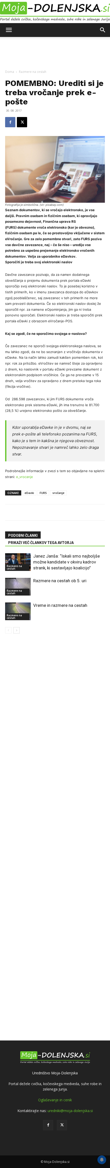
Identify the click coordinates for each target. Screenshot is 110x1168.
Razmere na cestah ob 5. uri (59, 580)
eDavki (29, 493)
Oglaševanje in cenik (55, 1099)
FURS (43, 493)
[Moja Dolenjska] (55, 12)
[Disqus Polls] (55, 698)
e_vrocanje (24, 477)
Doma (9, 72)
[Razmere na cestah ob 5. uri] (18, 587)
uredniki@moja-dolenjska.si (70, 1110)
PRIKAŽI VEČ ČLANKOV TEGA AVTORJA (41, 543)
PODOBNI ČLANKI (23, 535)
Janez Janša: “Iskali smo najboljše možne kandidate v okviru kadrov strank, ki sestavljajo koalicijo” (66, 561)
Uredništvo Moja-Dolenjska (55, 1072)
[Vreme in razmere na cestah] (18, 611)
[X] (22, 122)
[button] (9, 30)
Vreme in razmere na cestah (60, 605)
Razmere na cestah (32, 72)
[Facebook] (10, 122)
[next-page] (16, 630)
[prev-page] (8, 630)
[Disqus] (55, 831)
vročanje (58, 493)
